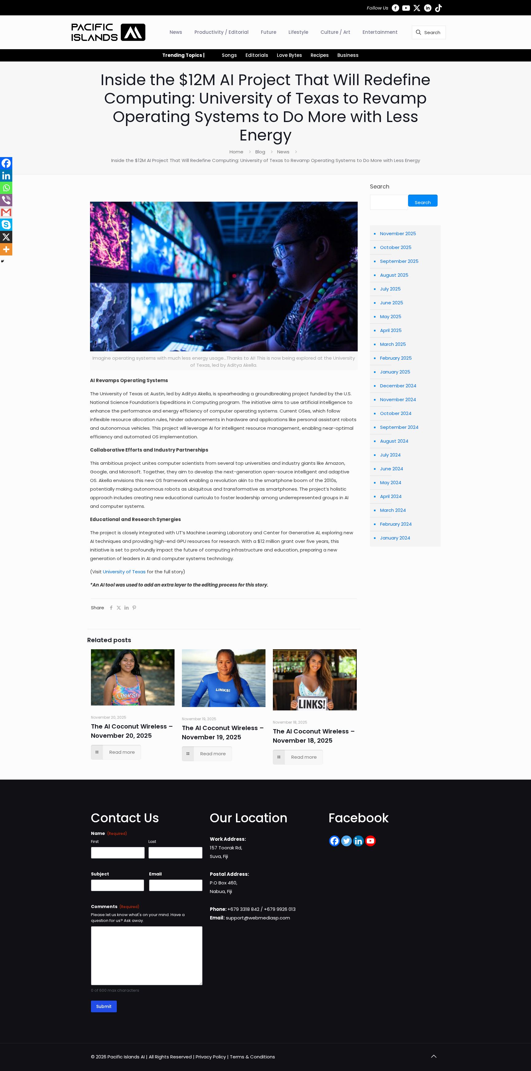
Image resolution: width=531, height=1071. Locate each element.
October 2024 (395, 413)
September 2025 (399, 261)
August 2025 (394, 275)
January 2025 (395, 372)
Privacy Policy (211, 1056)
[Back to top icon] (433, 1056)
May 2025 (390, 316)
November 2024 (398, 399)
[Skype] (6, 225)
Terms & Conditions (252, 1056)
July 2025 (390, 289)
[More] (6, 249)
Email (155, 874)
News (283, 151)
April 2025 (391, 330)
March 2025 (393, 344)
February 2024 (396, 524)
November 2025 (398, 233)
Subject (100, 874)
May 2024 (390, 482)
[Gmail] (6, 212)
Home (236, 151)
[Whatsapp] (6, 188)
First (95, 841)
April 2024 (391, 496)
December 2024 (398, 385)
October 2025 (395, 247)
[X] (6, 237)
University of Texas (124, 571)
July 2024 (390, 455)
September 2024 (399, 427)
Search (379, 186)
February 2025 (396, 358)
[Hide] (2, 261)
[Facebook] (6, 163)
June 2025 (391, 302)
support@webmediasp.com (258, 918)
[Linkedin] (6, 175)
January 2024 (395, 538)
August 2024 (394, 441)
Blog (260, 151)
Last (152, 841)
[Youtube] (370, 841)
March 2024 (393, 510)
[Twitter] (346, 841)
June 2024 (391, 468)
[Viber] (6, 200)
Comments (115, 906)
